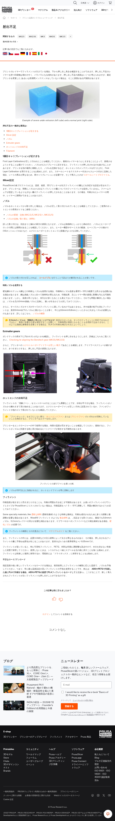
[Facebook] (92, 795)
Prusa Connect (79, 761)
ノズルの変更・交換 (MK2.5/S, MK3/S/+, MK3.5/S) (29, 214)
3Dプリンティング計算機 (57, 762)
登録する (69, 706)
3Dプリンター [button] (26, 9)
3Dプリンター (10, 736)
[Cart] (110, 2)
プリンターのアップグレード (33, 736)
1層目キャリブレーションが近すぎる (22, 131)
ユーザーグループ (34, 761)
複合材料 (63, 517)
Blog (97, 757)
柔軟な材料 (36, 514)
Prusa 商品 (86, 736)
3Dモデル (8, 754)
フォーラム (31, 757)
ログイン (46, 614)
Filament (10, 151)
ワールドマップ (33, 754)
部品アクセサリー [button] (61, 10)
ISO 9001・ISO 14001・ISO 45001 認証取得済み (102, 775)
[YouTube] (109, 795)
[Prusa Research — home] (7, 10)
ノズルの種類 (39, 313)
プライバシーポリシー (76, 714)
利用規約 (90, 714)
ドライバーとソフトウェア (80, 766)
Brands (7, 770)
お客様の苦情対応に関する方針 (37, 795)
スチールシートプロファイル (96, 174)
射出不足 (61, 18)
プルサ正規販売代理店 (103, 762)
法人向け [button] (78, 10)
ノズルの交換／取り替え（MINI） (21, 218)
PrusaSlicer (77, 754)
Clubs (6, 761)
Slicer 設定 (11, 135)
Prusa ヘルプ (55, 754)
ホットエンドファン (55, 416)
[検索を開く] (75, 2)
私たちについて (102, 754)
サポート (14, 18)
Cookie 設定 (8, 799)
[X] (104, 795)
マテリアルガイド (57, 531)
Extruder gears (13, 142)
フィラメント (56, 736)
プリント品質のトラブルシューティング (37, 18)
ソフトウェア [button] (91, 10)
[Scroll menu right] (112, 10)
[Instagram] (98, 795)
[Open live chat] (108, 814)
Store (6, 757)
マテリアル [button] (43, 10)
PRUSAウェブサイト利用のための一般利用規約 (37, 791)
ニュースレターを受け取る (83, 700)
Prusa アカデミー (57, 757)
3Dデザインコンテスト (11, 766)
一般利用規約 (8, 791)
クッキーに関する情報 (12, 795)
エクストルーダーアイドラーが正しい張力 (41, 345)
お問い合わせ (101, 767)
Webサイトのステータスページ (67, 795)
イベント (30, 764)
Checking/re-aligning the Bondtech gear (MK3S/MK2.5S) (37, 339)
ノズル (9, 139)
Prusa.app (76, 757)
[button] (5, 53)
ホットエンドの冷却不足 (17, 146)
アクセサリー (71, 736)
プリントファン (78, 416)
